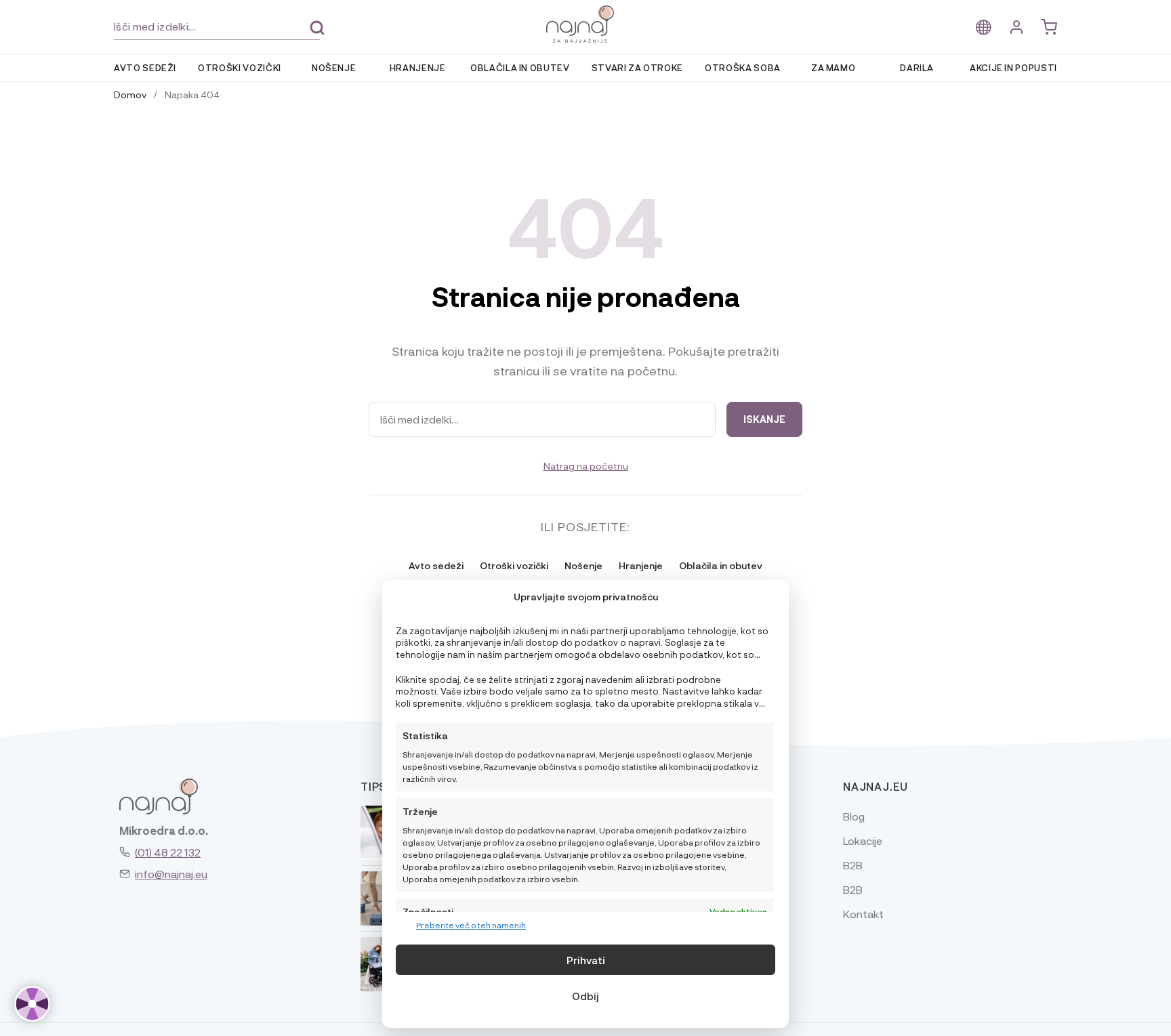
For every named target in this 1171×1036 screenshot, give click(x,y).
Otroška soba (743, 67)
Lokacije (862, 840)
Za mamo (833, 67)
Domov (130, 94)
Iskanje (317, 28)
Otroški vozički (239, 67)
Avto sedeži (145, 67)
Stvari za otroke (637, 67)
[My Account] (1016, 27)
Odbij (585, 996)
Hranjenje (418, 67)
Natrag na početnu (585, 465)
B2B (853, 865)
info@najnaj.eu (171, 874)
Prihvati (586, 960)
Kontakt (863, 914)
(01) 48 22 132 (168, 852)
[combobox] (217, 27)
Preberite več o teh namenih (471, 924)
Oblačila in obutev (520, 67)
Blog (854, 816)
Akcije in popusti (1013, 67)
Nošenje (334, 67)
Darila (917, 67)
